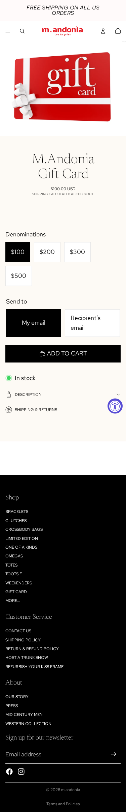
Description (28, 394)
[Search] (22, 31)
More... (12, 600)
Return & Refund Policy (32, 648)
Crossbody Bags (24, 529)
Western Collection (28, 723)
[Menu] (7, 31)
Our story (17, 696)
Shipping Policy (23, 640)
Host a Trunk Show (26, 657)
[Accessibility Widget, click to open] (115, 406)
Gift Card (16, 591)
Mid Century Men (24, 714)
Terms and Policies (63, 804)
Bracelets (16, 511)
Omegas (14, 556)
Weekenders (18, 583)
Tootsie (13, 574)
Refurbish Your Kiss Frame (34, 666)
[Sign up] (114, 754)
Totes (11, 565)
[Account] (103, 31)
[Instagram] (21, 771)
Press (11, 705)
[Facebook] (9, 771)
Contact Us (18, 631)
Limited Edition (21, 538)
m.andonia (70, 789)
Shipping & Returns (36, 409)
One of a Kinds (21, 547)
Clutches (16, 520)
